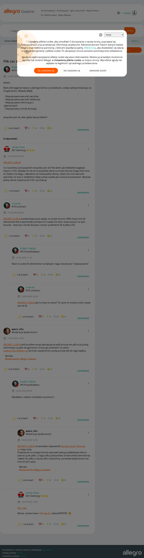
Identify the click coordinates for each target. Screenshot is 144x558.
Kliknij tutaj (90, 47)
